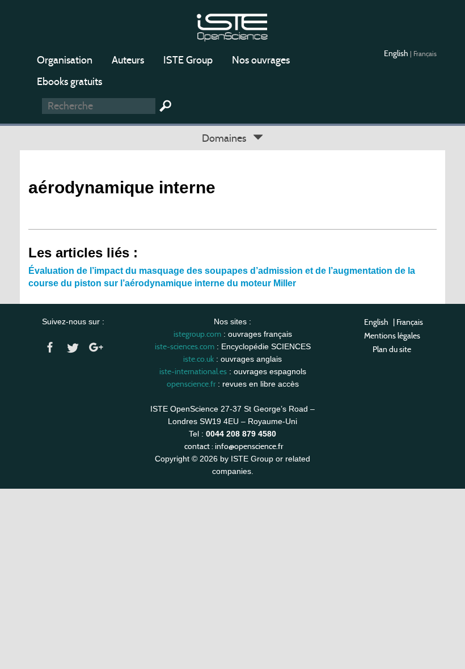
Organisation (64, 60)
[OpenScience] (232, 26)
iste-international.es (193, 371)
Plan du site (392, 349)
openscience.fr (191, 384)
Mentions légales (392, 336)
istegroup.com (197, 334)
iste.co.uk (198, 359)
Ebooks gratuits (69, 81)
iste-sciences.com (184, 346)
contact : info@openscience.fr (233, 446)
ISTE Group (188, 60)
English (397, 53)
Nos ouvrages (261, 60)
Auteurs (128, 60)
